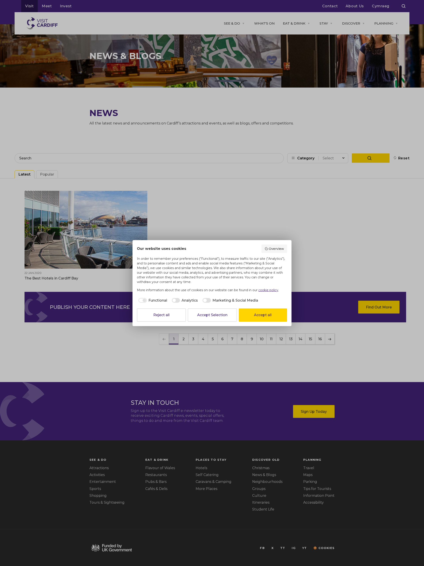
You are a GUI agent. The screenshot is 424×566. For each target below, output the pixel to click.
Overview (276, 249)
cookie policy (268, 290)
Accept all (263, 315)
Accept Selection (212, 315)
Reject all (161, 315)
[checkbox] (152, 300)
